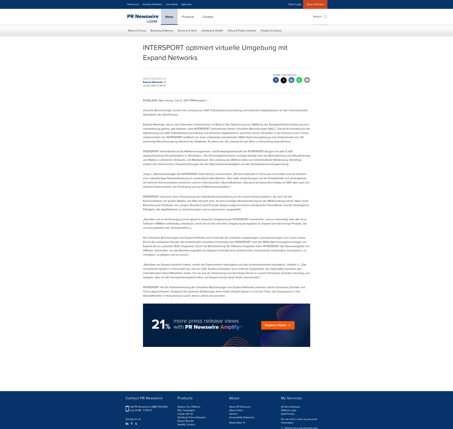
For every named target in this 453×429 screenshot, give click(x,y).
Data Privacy (287, 414)
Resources (133, 4)
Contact (208, 17)
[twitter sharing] (284, 80)
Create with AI (185, 414)
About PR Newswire (240, 407)
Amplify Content (186, 424)
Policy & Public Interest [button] (242, 30)
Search (317, 17)
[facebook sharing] (276, 80)
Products (188, 17)
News (169, 17)
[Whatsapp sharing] (299, 80)
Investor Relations (152, 4)
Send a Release (315, 4)
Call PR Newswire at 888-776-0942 (149, 407)
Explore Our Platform (188, 407)
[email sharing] (307, 80)
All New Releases (290, 407)
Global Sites (236, 423)
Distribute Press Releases (191, 417)
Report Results (185, 421)
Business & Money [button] (162, 30)
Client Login (294, 4)
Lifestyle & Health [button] (212, 30)
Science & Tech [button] (187, 30)
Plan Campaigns (186, 410)
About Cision (236, 410)
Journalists (172, 4)
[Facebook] (131, 423)
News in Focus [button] (137, 30)
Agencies (186, 4)
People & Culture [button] (271, 30)
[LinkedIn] (127, 423)
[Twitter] (136, 423)
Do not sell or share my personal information (299, 421)
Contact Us (132, 419)
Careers (233, 414)
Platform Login (289, 410)
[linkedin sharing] (291, 80)
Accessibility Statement (241, 417)
